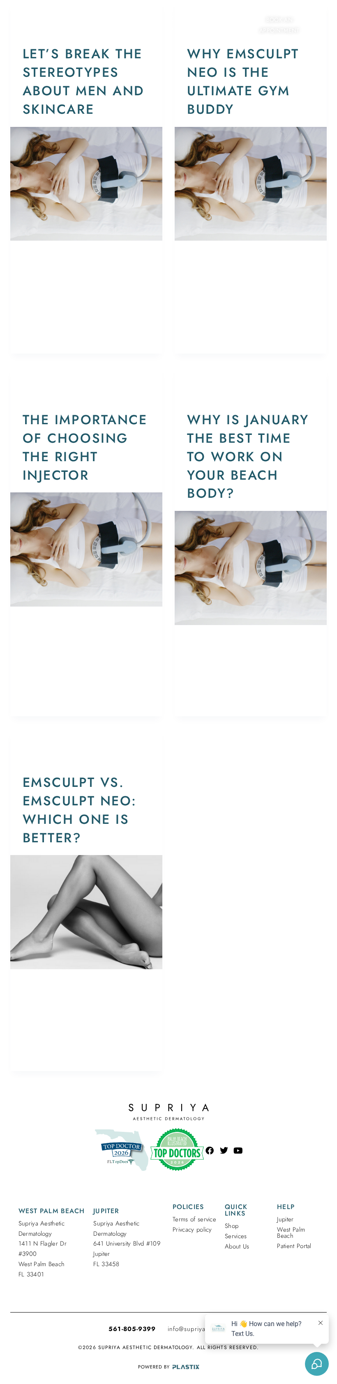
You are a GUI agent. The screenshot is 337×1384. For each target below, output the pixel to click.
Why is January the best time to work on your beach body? (248, 456)
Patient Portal (294, 1246)
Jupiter (285, 1219)
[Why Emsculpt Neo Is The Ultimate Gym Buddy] (251, 184)
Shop (231, 1225)
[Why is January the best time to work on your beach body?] (251, 568)
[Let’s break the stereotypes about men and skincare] (86, 184)
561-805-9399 (132, 1328)
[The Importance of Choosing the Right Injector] (86, 549)
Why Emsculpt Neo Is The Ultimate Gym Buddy (243, 81)
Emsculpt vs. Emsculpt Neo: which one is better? (80, 810)
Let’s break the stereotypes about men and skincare (83, 81)
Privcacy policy (192, 1229)
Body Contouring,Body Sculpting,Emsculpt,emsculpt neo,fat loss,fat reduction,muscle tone (84, 390)
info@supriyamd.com (198, 1328)
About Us (237, 1246)
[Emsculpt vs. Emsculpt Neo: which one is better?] (86, 912)
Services (236, 1236)
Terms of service (194, 1219)
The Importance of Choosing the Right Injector (85, 447)
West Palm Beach (291, 1232)
